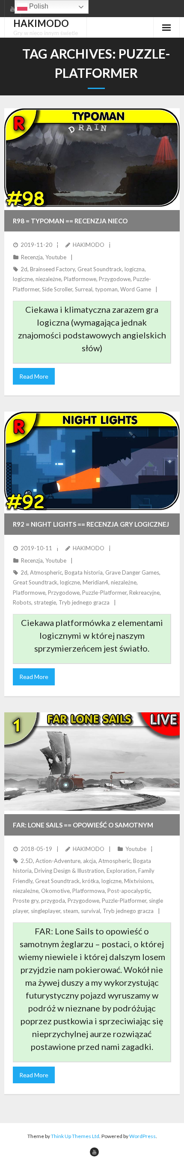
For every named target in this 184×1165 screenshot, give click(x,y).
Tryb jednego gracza (84, 602)
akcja (89, 860)
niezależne (48, 279)
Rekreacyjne (144, 592)
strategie (45, 602)
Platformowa (88, 890)
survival (90, 910)
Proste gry (26, 900)
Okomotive (55, 890)
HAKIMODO (88, 244)
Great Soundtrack (99, 269)
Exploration (121, 870)
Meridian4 (95, 582)
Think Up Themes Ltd (75, 1136)
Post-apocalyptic (128, 890)
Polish (37, 6)
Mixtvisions (138, 880)
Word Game (135, 289)
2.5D (27, 860)
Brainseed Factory (52, 269)
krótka (90, 880)
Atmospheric (46, 572)
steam (70, 910)
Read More (33, 376)
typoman (106, 289)
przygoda (53, 900)
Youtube (55, 257)
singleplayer (45, 910)
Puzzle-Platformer (104, 592)
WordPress (142, 1136)
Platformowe (80, 279)
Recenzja (32, 257)
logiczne (23, 279)
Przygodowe (115, 279)
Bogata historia (84, 572)
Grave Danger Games (132, 572)
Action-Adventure (58, 860)
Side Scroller (57, 289)
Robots (22, 602)
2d (24, 269)
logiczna (135, 269)
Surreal (83, 289)
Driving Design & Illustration (69, 870)
